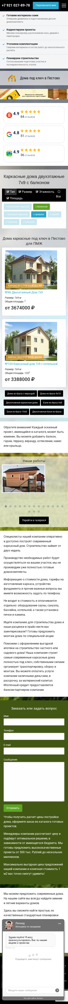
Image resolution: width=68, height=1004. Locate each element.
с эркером (39, 214)
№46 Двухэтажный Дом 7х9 (24, 292)
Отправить (12, 808)
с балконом (42, 206)
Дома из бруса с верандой (21, 393)
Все (58, 196)
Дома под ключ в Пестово (40, 78)
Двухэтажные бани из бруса (46, 411)
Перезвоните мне (46, 5)
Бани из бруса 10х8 (17, 411)
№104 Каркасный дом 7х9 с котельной (31, 364)
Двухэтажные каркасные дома (22, 402)
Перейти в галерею (33, 520)
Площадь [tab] (16, 198)
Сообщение (10, 759)
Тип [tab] (12, 191)
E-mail (7, 745)
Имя (6, 716)
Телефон (9, 730)
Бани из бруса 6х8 (52, 402)
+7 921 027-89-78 (16, 5)
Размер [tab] (26, 191)
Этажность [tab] (46, 191)
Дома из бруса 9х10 (50, 393)
